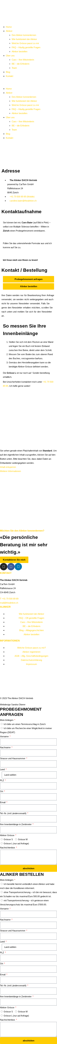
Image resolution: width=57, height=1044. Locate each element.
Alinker (9, 31)
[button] (28, 82)
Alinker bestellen (19, 51)
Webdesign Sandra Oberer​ (12, 704)
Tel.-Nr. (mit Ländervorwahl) (13, 813)
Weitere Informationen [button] (10, 471)
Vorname (4, 736)
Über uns (10, 55)
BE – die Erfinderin (20, 64)
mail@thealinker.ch (9, 603)
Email (3, 802)
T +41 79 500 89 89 (9, 598)
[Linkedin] (18, 566)
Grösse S (8, 839)
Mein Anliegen (7, 720)
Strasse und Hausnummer (13, 758)
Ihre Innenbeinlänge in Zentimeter (16, 824)
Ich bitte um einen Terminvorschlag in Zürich (25, 724)
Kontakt (9, 76)
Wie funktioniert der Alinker (24, 39)
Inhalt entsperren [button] (8, 467)
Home (9, 27)
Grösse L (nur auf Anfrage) (16, 843)
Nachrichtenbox (8, 847)
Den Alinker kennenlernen (24, 35)
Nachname (5, 747)
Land (2, 769)
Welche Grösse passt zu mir (25, 43)
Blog (8, 72)
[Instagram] (3, 566)
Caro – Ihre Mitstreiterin (23, 59)
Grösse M (23, 839)
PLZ (2, 780)
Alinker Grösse (7, 835)
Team (14, 68)
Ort (2, 791)
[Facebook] (11, 566)
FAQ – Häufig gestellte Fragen (26, 47)
